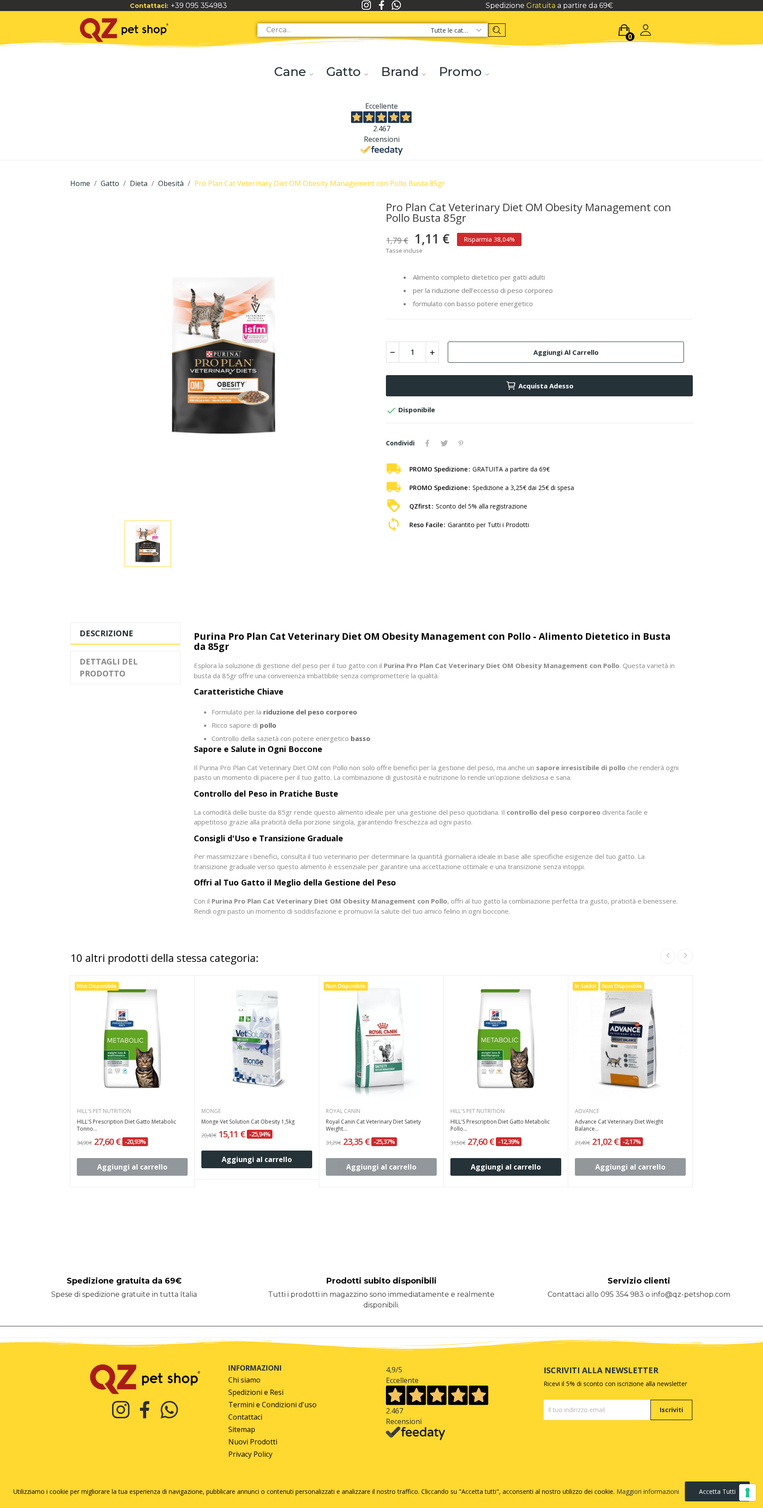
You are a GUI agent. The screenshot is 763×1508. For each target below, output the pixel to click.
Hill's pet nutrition (104, 1111)
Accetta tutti (717, 1491)
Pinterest (461, 443)
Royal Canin (343, 1111)
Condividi (427, 443)
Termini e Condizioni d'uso (272, 1405)
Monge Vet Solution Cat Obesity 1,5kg (248, 1121)
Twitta (444, 443)
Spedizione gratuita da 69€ (124, 1281)
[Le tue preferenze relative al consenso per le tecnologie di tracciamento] (747, 1492)
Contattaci (245, 1417)
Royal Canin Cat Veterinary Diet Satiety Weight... (373, 1125)
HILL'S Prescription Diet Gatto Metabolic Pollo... (500, 1125)
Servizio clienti (639, 1281)
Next (685, 956)
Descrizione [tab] (106, 633)
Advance (587, 1111)
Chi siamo (244, 1380)
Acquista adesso (546, 385)
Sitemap (241, 1429)
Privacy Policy (250, 1454)
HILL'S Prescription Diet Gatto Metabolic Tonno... (126, 1125)
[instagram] (366, 5)
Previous (667, 956)
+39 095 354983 (199, 5)
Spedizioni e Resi (255, 1392)
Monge (211, 1111)
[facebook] (381, 5)
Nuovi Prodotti (252, 1442)
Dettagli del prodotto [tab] (108, 667)
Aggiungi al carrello (566, 352)
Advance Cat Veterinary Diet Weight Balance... (619, 1125)
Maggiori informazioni (647, 1491)
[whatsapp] (396, 5)
